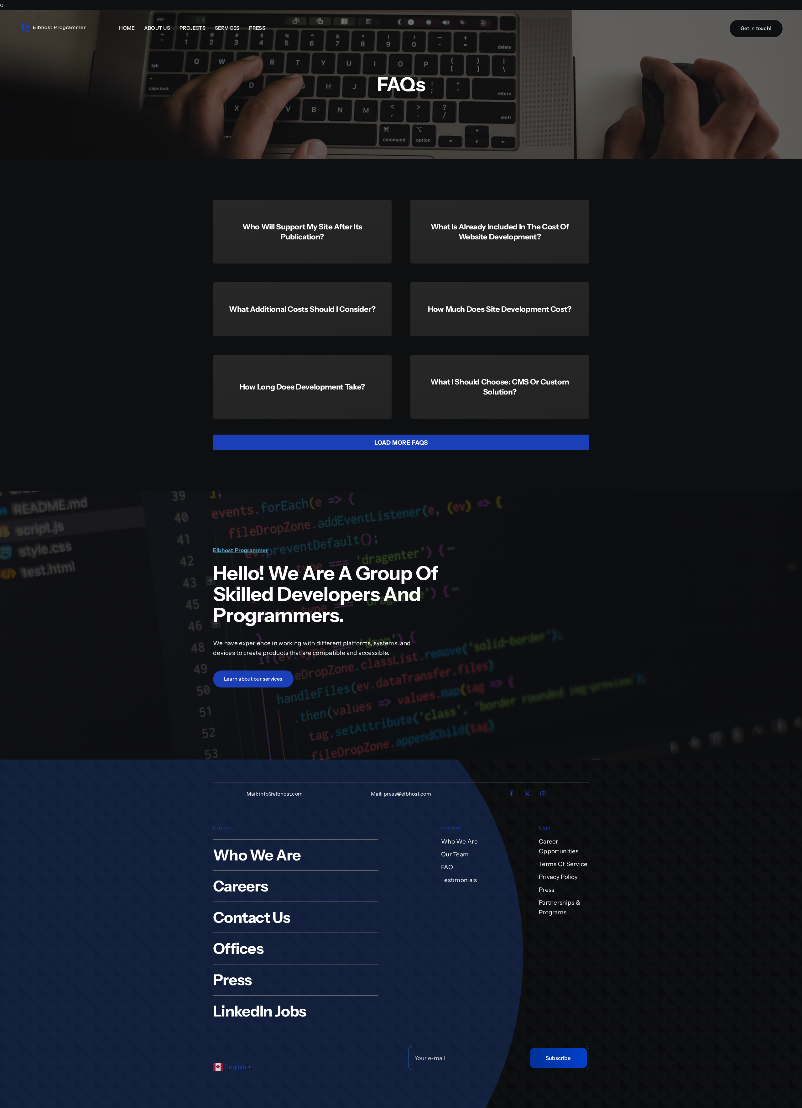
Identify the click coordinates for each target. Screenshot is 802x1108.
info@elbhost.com (281, 794)
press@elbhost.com (407, 794)
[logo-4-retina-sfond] (53, 25)
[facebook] (512, 794)
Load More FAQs (401, 442)
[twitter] (527, 794)
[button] (233, 1066)
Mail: (253, 794)
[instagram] (543, 794)
